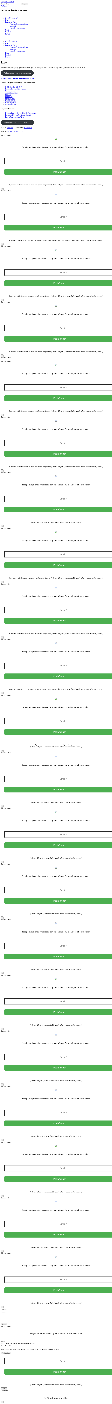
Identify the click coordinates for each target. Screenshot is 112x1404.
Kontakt (8, 32)
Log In (7, 34)
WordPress (28, 128)
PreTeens (4, 6)
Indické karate (10, 91)
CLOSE (4, 1324)
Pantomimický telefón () (18, 115)
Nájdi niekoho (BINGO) (13, 87)
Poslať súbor (6, 1353)
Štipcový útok (10, 99)
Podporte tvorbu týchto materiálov (17, 73)
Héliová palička (10, 103)
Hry (6, 20)
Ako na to (13, 26)
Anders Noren (13, 131)
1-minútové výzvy (11, 93)
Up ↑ (22, 131)
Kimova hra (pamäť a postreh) (15, 89)
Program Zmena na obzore (19, 24)
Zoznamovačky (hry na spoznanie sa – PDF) (17, 78)
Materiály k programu (17, 28)
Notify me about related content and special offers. (18, 1343)
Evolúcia (8, 95)
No (10, 1345)
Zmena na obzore (11, 22)
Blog (7, 30)
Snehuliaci (8, 97)
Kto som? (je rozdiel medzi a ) (20, 113)
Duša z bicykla (10, 101)
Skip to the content (7, 2)
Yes (4, 1345)
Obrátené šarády (11, 104)
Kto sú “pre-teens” (11, 18)
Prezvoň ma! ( (10, 117)
